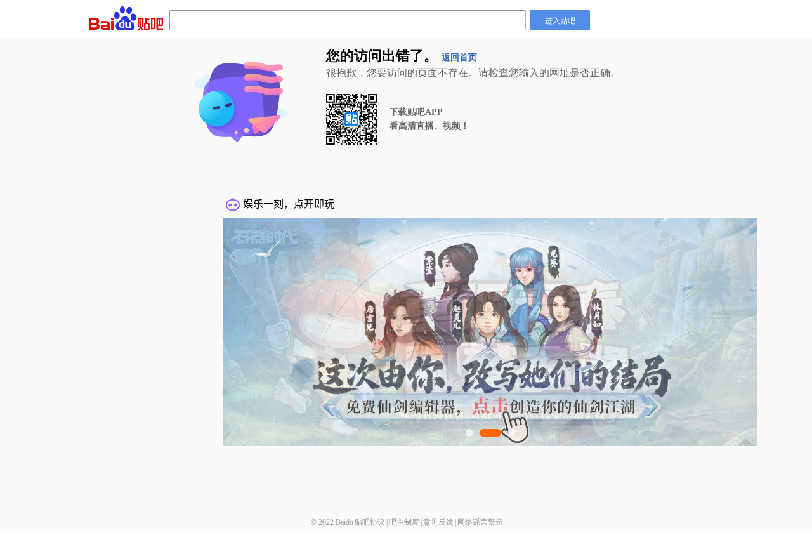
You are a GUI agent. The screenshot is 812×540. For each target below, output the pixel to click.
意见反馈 (438, 522)
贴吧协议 (370, 522)
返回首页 (459, 57)
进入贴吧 (560, 20)
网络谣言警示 (480, 522)
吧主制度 (404, 522)
